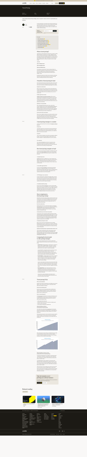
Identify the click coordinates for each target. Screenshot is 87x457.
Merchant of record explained (34, 410)
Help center (45, 414)
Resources (43, 3)
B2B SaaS (52, 54)
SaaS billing (31, 414)
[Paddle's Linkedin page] (59, 431)
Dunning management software (25, 427)
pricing (50, 176)
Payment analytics (24, 423)
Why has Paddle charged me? (26, 410)
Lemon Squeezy (61, 415)
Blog (37, 415)
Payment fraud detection (25, 421)
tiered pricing (49, 309)
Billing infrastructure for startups (32, 422)
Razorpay (60, 423)
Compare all (60, 427)
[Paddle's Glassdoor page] (64, 431)
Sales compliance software (24, 420)
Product (31, 3)
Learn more (52, 0)
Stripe (59, 414)
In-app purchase (24, 424)
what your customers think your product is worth (47, 214)
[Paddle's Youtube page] (62, 431)
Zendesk (38, 158)
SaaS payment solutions (25, 422)
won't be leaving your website (52, 106)
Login (52, 3)
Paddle (26, 25)
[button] (57, 3)
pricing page (45, 167)
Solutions (34, 3)
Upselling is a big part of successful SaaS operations (44, 96)
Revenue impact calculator (39, 420)
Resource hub (38, 414)
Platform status (63, 410)
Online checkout (24, 416)
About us (52, 414)
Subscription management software (25, 418)
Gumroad (60, 425)
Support (47, 3)
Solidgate (60, 422)
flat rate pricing (46, 244)
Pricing (37, 3)
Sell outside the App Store (32, 419)
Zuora (59, 420)
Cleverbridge (60, 424)
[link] (43, 40)
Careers (53, 415)
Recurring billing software (24, 415)
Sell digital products (32, 415)
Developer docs (46, 415)
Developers (40, 3)
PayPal (59, 426)
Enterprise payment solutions (32, 424)
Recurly (59, 421)
